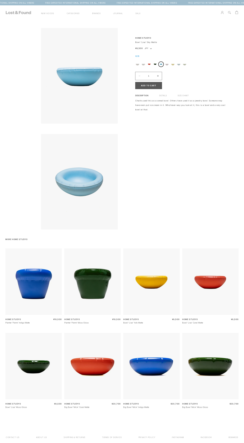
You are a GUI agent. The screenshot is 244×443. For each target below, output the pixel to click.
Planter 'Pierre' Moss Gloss (76, 322)
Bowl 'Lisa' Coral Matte (192, 322)
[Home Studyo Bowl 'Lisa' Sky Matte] (161, 64)
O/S (137, 56)
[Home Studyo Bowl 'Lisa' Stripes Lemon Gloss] (173, 64)
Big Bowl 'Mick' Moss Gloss (195, 407)
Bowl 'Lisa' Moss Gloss (16, 407)
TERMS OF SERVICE (112, 437)
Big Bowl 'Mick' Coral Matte (76, 407)
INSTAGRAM (178, 437)
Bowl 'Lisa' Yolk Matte (133, 322)
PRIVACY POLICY (146, 437)
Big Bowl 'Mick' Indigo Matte (136, 407)
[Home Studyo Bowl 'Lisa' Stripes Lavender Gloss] (167, 64)
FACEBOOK (206, 437)
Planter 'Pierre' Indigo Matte (17, 322)
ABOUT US (41, 437)
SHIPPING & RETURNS (74, 437)
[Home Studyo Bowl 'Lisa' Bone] (137, 64)
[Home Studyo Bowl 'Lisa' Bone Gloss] (143, 64)
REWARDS (233, 437)
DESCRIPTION (141, 95)
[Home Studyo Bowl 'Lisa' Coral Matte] (149, 64)
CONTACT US (12, 437)
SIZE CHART (183, 95)
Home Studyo (143, 38)
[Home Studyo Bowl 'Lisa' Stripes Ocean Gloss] (178, 64)
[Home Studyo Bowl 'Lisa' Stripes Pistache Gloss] (184, 64)
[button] (73, 13)
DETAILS (163, 95)
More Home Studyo (16, 239)
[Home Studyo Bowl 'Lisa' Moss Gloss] (155, 64)
